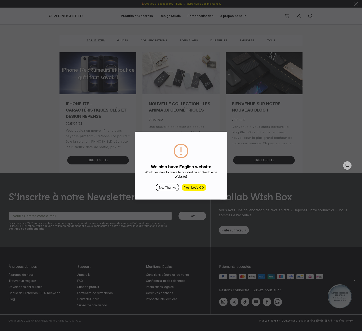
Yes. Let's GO (194, 187)
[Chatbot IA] (347, 165)
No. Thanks (167, 187)
